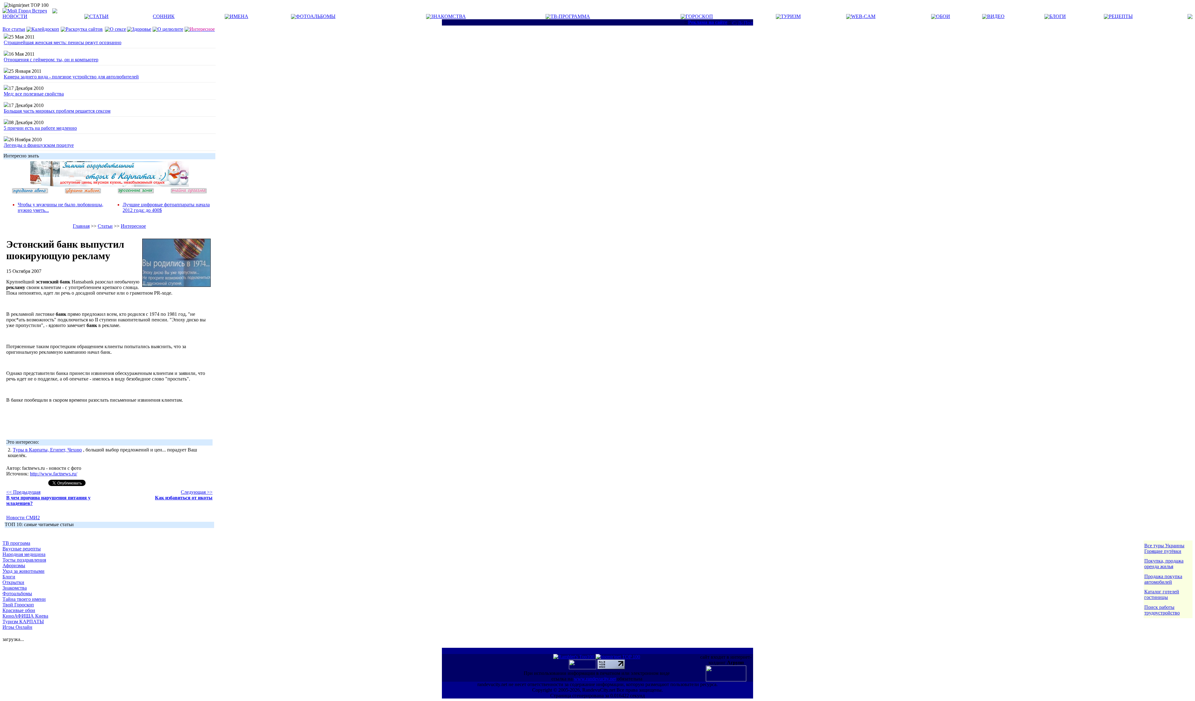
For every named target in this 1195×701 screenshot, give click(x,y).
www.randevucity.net (595, 678)
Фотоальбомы (17, 593)
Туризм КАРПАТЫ (23, 621)
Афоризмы (13, 565)
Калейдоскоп (45, 29)
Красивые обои (18, 610)
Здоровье (141, 29)
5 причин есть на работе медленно (40, 128)
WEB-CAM (863, 16)
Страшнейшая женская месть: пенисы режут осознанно (62, 42)
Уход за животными (23, 571)
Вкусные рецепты (21, 548)
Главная (81, 226)
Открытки (13, 582)
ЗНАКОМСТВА (448, 16)
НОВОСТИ (14, 16)
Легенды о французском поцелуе (39, 145)
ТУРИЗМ (791, 16)
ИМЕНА (239, 16)
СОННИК (164, 16)
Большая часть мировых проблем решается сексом (57, 111)
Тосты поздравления (24, 560)
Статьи (105, 226)
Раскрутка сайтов (84, 29)
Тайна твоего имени (24, 599)
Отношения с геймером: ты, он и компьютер (51, 59)
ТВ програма (16, 543)
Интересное (133, 226)
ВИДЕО (996, 16)
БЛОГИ (1057, 16)
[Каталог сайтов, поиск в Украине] (583, 667)
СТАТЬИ (99, 16)
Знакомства (14, 588)
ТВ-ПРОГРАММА (570, 16)
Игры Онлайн (17, 627)
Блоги (8, 576)
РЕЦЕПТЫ (1121, 16)
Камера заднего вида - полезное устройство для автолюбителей (71, 76)
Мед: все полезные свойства (34, 93)
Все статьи (13, 29)
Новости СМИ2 (23, 517)
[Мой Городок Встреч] (109, 185)
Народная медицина (23, 554)
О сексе (118, 29)
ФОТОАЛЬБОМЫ (315, 16)
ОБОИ (943, 16)
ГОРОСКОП (699, 16)
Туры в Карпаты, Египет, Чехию (47, 449)
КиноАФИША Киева (25, 616)
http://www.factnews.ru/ (53, 473)
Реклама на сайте (707, 22)
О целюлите (170, 29)
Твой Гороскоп (18, 604)
